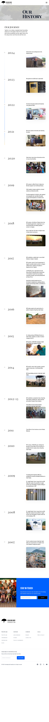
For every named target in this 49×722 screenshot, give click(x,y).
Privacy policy (41, 635)
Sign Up (42, 597)
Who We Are (4, 635)
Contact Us (28, 637)
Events (15, 637)
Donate (27, 635)
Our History (4, 640)
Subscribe (20, 657)
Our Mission (4, 637)
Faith (3, 643)
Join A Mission (17, 635)
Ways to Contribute (18, 640)
